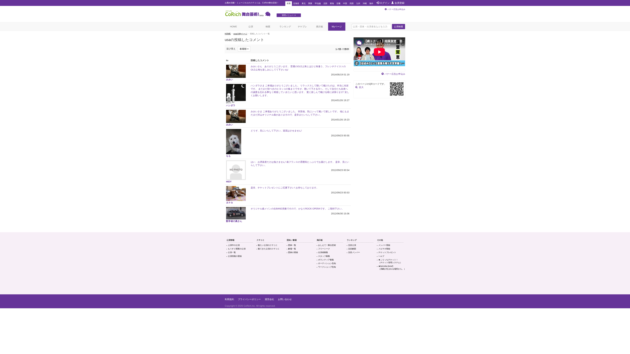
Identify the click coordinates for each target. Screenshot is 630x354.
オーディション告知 (327, 263)
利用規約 (229, 299)
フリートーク (324, 249)
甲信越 (318, 3)
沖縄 (365, 3)
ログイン (385, 2)
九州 (358, 3)
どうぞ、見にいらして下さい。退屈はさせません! (276, 130)
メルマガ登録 (384, 249)
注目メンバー (354, 252)
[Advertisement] (315, 283)
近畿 (338, 3)
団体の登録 (293, 252)
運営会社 (269, 299)
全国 (289, 3)
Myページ (337, 26)
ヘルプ (381, 256)
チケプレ (302, 26)
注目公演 (352, 245)
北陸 (325, 3)
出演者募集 (323, 252)
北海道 (296, 3)
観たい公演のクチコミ (268, 245)
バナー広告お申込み (396, 9)
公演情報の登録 (235, 256)
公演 (250, 26)
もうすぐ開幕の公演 (237, 249)
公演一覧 (232, 252)
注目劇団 (352, 249)
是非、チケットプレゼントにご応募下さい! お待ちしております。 (285, 187)
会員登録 (399, 2)
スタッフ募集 (324, 256)
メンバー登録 (384, 245)
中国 (345, 3)
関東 (310, 3)
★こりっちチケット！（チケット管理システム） (390, 261)
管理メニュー (288, 15)
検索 (268, 26)
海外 (371, 3)
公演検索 (398, 26)
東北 (304, 3)
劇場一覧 (292, 249)
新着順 (243, 49)
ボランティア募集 (326, 260)
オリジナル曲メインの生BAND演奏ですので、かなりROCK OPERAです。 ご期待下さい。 (297, 208)
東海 (332, 3)
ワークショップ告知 (327, 267)
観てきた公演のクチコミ (269, 249)
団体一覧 (292, 245)
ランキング (285, 26)
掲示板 (319, 26)
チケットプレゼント (387, 252)
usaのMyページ (240, 34)
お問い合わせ (285, 299)
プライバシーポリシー (249, 299)
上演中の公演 (234, 245)
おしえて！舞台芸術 (327, 245)
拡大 (361, 87)
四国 (352, 3)
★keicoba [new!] (392, 267)
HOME (233, 26)
